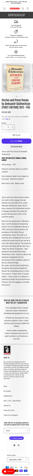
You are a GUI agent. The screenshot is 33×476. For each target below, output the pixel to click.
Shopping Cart (8, 396)
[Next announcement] (29, 3)
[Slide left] (12, 96)
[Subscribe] (26, 430)
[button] (4, 8)
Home (5, 386)
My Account (7, 391)
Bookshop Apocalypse (13, 474)
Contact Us (7, 405)
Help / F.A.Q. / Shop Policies (12, 400)
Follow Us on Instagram (11, 415)
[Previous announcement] (4, 3)
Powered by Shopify (25, 474)
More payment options (16, 146)
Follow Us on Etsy (9, 410)
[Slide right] (21, 96)
